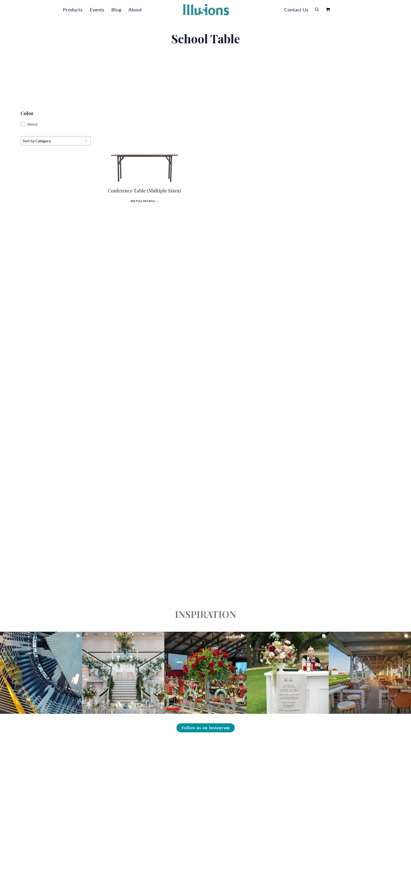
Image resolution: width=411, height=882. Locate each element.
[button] (55, 124)
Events (97, 9)
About (135, 9)
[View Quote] (328, 10)
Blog (116, 9)
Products (73, 9)
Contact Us (296, 9)
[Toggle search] (317, 9)
